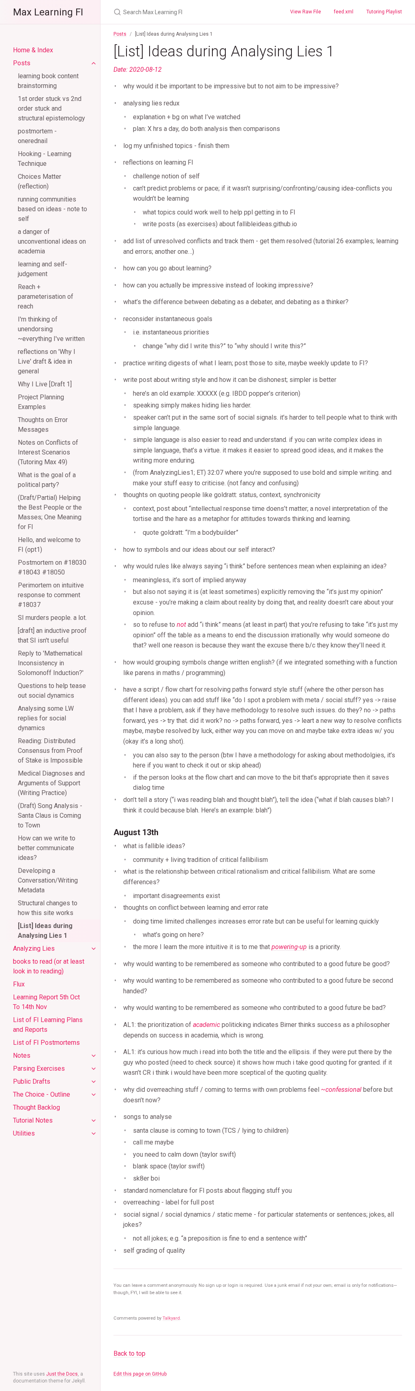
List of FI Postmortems (46, 1042)
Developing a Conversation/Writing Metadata (48, 880)
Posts (21, 63)
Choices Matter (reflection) (39, 181)
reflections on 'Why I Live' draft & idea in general (46, 361)
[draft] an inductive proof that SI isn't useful (52, 635)
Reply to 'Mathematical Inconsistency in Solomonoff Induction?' (50, 663)
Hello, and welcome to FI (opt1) (49, 544)
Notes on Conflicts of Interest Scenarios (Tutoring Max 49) (48, 452)
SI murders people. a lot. (52, 618)
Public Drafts (31, 1081)
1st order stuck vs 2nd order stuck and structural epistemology (51, 108)
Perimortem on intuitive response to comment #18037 (51, 595)
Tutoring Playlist (384, 12)
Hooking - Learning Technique (44, 158)
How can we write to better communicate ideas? (46, 848)
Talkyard (171, 1318)
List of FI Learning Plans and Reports (48, 1024)
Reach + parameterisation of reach (45, 296)
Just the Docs (62, 1374)
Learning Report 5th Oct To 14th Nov (46, 1002)
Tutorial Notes (33, 1120)
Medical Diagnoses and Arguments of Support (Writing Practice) (51, 783)
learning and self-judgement (42, 269)
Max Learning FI (48, 12)
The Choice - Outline (41, 1094)
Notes (21, 1055)
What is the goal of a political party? (47, 480)
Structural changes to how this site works (47, 908)
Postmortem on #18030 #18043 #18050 (52, 567)
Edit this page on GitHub (140, 1374)
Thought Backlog (36, 1107)
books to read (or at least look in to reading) (48, 966)
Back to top (129, 1353)
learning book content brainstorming (48, 81)
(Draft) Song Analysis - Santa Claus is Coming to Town (50, 815)
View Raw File (305, 12)
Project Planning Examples (41, 402)
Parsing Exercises (39, 1068)
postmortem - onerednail (37, 136)
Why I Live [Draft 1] (45, 384)
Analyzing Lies (34, 948)
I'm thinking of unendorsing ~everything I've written (51, 329)
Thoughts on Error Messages (43, 424)
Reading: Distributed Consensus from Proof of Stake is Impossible (50, 750)
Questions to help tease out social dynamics (52, 690)
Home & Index (33, 50)
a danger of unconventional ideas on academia (52, 241)
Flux (19, 984)
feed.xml (343, 12)
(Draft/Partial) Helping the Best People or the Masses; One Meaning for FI (50, 512)
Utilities (24, 1133)
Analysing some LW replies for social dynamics (46, 718)
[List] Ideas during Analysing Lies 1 (45, 930)
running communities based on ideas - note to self (52, 209)
